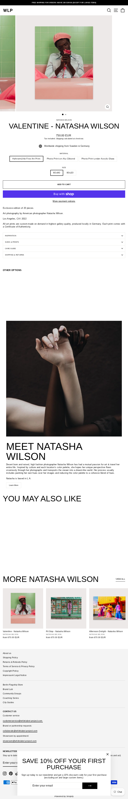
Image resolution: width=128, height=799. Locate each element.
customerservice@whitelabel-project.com (23, 721)
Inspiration (10, 236)
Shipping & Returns (14, 255)
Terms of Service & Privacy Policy (19, 666)
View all (120, 579)
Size (64, 167)
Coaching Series (11, 698)
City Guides (8, 702)
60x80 (56, 172)
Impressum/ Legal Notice (14, 675)
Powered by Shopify (64, 796)
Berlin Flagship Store (13, 685)
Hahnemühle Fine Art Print (26, 158)
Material (64, 153)
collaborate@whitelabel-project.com (20, 731)
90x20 (70, 172)
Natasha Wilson (64, 120)
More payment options (64, 201)
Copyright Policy (10, 671)
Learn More (13, 485)
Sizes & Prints (12, 242)
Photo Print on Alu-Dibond (61, 158)
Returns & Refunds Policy (15, 662)
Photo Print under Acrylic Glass (98, 158)
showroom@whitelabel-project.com (19, 741)
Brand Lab (8, 689)
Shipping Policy (10, 657)
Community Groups (12, 693)
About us (7, 653)
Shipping (60, 139)
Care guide (10, 248)
